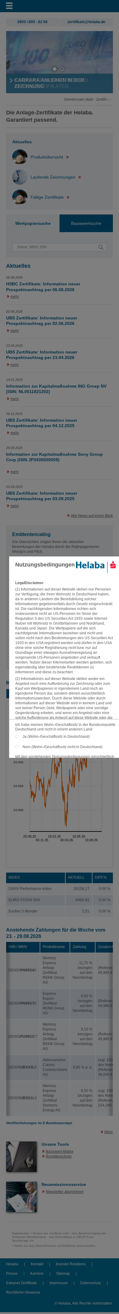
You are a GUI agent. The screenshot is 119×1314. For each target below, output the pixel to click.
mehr (14, 297)
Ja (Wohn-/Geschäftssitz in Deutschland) (57, 736)
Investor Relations (71, 1264)
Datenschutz (90, 1283)
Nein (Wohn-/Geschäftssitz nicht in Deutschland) (63, 747)
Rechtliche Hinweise (23, 1292)
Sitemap (63, 1273)
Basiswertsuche (86, 223)
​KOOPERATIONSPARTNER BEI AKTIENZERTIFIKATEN (51, 83)
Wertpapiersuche (33, 223)
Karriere (37, 1273)
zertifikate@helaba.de (86, 22)
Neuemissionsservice (63, 1184)
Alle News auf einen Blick (92, 516)
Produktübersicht (47, 157)
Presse (12, 1273)
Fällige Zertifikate (48, 197)
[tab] (33, 223)
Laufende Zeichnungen (54, 177)
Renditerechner (59, 1156)
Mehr (108, 1132)
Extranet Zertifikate (21, 1283)
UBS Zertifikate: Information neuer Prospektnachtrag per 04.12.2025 (41, 423)
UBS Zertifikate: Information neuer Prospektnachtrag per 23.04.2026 (41, 355)
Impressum (58, 1283)
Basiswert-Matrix (59, 1151)
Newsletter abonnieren (65, 1192)
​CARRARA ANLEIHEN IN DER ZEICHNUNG (49, 83)
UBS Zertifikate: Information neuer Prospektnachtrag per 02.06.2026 (41, 320)
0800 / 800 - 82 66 (32, 22)
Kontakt (37, 1264)
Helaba (12, 1264)
